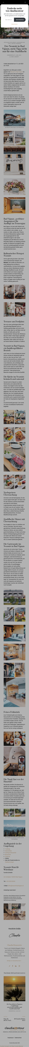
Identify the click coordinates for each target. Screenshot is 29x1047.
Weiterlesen (14, 24)
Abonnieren (20, 20)
